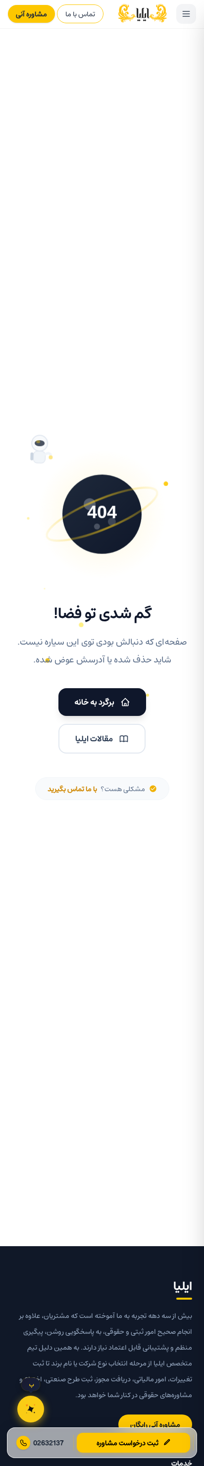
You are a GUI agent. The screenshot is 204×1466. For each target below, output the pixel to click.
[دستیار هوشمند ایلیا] (30, 1409)
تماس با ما (80, 14)
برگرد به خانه (94, 702)
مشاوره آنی (31, 14)
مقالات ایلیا (94, 738)
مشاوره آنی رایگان (155, 1424)
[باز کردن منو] (186, 14)
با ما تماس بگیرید (72, 789)
